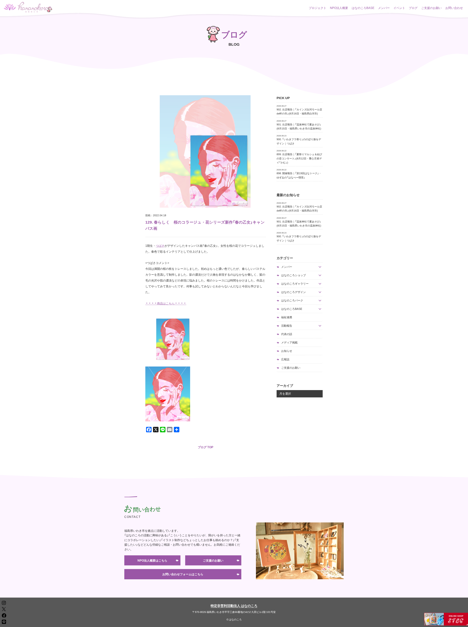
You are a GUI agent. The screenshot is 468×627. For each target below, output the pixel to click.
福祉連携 (286, 317)
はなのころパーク (292, 300)
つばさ (160, 245)
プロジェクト (317, 7)
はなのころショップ (293, 275)
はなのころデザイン (293, 292)
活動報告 (286, 325)
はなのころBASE (363, 7)
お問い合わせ (454, 7)
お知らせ (286, 351)
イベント (399, 7)
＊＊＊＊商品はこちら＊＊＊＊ (165, 303)
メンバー (384, 7)
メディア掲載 (289, 342)
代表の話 (286, 334)
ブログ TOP (205, 447)
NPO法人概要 (339, 7)
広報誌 (285, 359)
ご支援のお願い (431, 7)
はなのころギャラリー (295, 283)
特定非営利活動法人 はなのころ (234, 605)
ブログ (413, 7)
